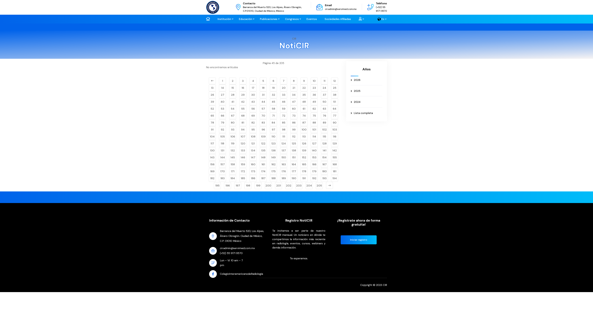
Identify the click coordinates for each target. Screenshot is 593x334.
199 (258, 185)
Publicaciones (268, 19)
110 (273, 136)
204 (309, 185)
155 (334, 157)
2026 (357, 80)
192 (314, 178)
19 (273, 88)
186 (253, 178)
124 (283, 143)
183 (222, 178)
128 (324, 143)
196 (227, 185)
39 (212, 102)
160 (253, 164)
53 (222, 109)
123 (273, 143)
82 (253, 122)
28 (232, 95)
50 (324, 102)
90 (334, 122)
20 (284, 88)
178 (304, 171)
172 (243, 171)
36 (314, 95)
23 (314, 88)
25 (334, 88)
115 (324, 136)
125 (294, 143)
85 (283, 122)
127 (314, 143)
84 (273, 122)
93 (232, 129)
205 (319, 185)
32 (273, 95)
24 (324, 88)
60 (294, 109)
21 (293, 88)
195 (217, 185)
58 (273, 109)
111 (283, 136)
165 (304, 164)
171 (232, 171)
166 (314, 164)
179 (314, 171)
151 (294, 157)
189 (284, 178)
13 (212, 88)
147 (253, 157)
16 (243, 88)
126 (304, 143)
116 (334, 136)
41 (232, 102)
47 (294, 102)
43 (253, 102)
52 (212, 109)
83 (263, 122)
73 (294, 116)
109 (263, 136)
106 (232, 136)
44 (263, 102)
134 (253, 150)
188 (273, 178)
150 (283, 157)
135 (263, 150)
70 (263, 116)
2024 (357, 102)
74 (304, 116)
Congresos (292, 19)
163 (284, 164)
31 (263, 95)
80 (233, 122)
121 (253, 143)
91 (212, 129)
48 (304, 102)
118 (222, 143)
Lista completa (363, 113)
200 (268, 185)
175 (273, 171)
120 (243, 143)
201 (278, 185)
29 (243, 95)
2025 (357, 91)
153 (314, 157)
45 (273, 102)
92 (222, 129)
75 (314, 116)
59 (283, 109)
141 (324, 150)
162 (273, 164)
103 (334, 129)
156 (212, 164)
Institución (224, 19)
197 (238, 185)
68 (243, 116)
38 (334, 95)
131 (222, 150)
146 (243, 157)
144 (222, 157)
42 (243, 102)
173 (253, 171)
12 (334, 81)
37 (324, 95)
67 (232, 116)
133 (243, 150)
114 (314, 136)
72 (283, 116)
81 (243, 122)
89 (324, 122)
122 (263, 143)
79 (222, 122)
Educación (245, 19)
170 (222, 171)
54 (232, 109)
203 (299, 185)
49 (314, 102)
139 (304, 150)
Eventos (312, 19)
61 (304, 109)
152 (304, 157)
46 (283, 102)
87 (304, 122)
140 (314, 150)
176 (284, 171)
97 (273, 129)
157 (222, 164)
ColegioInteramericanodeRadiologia (241, 274)
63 (324, 109)
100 (304, 129)
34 (294, 95)
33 (283, 95)
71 (273, 116)
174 (263, 171)
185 (243, 178)
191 (304, 178)
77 (334, 116)
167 (324, 164)
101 (314, 129)
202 (288, 185)
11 (324, 81)
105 (222, 136)
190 (294, 178)
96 (263, 129)
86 (294, 122)
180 (324, 171)
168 (334, 164)
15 (232, 88)
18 (263, 88)
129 (334, 143)
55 (243, 109)
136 (273, 150)
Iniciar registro (358, 239)
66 (222, 116)
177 (294, 171)
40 (222, 102)
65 (212, 116)
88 (314, 122)
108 (253, 136)
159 (243, 164)
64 (334, 109)
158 (233, 164)
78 (212, 122)
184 (232, 178)
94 (243, 129)
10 (314, 81)
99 (294, 129)
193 (324, 178)
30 (253, 95)
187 (263, 178)
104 (212, 136)
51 (334, 102)
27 (222, 95)
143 (212, 157)
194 (334, 178)
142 (334, 150)
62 (314, 109)
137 (284, 150)
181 (334, 171)
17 (253, 88)
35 (304, 95)
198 (248, 185)
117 (212, 143)
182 (212, 178)
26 (212, 95)
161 (263, 164)
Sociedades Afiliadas (338, 19)
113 (304, 136)
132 (233, 150)
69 (253, 116)
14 (222, 88)
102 (324, 129)
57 (263, 109)
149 (273, 157)
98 (283, 129)
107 (243, 136)
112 (294, 136)
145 (232, 157)
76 (324, 116)
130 (212, 150)
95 (253, 129)
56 (253, 109)
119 (232, 143)
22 (304, 88)
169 (212, 171)
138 (294, 150)
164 (294, 164)
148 (263, 157)
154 (324, 157)
